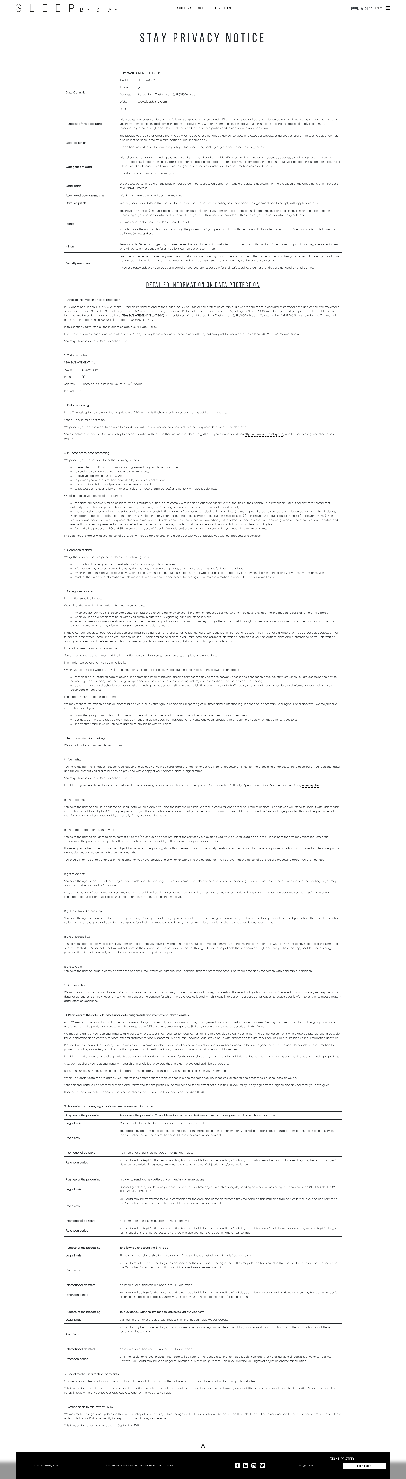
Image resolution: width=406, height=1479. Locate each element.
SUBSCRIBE (364, 1466)
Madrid (203, 8)
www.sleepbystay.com (152, 101)
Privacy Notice (111, 1465)
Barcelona (183, 8)
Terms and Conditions (151, 1465)
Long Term (223, 8)
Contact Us (172, 1465)
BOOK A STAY (362, 8)
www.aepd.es (142, 233)
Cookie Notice (129, 1465)
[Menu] (387, 8)
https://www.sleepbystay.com (83, 412)
